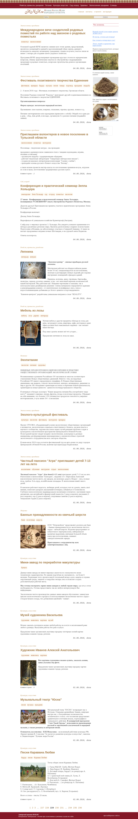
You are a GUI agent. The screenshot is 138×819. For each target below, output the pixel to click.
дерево (36, 316)
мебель (24, 316)
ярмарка (34, 86)
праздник (78, 86)
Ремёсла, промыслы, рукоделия (32, 5)
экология (68, 194)
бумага (24, 567)
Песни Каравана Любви (37, 752)
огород (52, 194)
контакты (89, 12)
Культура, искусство (60, 5)
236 (80, 808)
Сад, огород (74, 5)
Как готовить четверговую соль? (104, 40)
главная (81, 12)
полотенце (30, 520)
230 (57, 808)
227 (42, 808)
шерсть (39, 520)
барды (41, 86)
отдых (53, 469)
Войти (46, 17)
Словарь (113, 5)
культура (24, 420)
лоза (30, 316)
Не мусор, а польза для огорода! (104, 37)
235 (75, 808)
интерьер (25, 257)
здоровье (41, 365)
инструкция (107, 12)
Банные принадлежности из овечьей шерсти (53, 514)
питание (33, 365)
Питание (48, 5)
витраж (33, 257)
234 (70, 808)
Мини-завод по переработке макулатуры (50, 562)
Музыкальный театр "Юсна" (41, 699)
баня (23, 520)
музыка (49, 86)
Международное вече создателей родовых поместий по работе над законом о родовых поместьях (52, 33)
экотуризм (46, 143)
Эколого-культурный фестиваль (44, 414)
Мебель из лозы (32, 310)
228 (47, 808)
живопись (35, 620)
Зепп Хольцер (37, 194)
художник (25, 620)
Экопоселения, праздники (99, 5)
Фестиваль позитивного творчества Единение (54, 80)
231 (62, 808)
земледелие (25, 194)
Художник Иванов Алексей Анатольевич (50, 650)
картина (43, 620)
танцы (62, 86)
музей (50, 620)
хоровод (69, 86)
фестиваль (25, 86)
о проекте (97, 12)
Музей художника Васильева (41, 615)
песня (55, 86)
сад (46, 194)
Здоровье (84, 5)
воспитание (25, 469)
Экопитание (29, 359)
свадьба (86, 86)
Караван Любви (40, 758)
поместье (25, 42)
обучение (36, 469)
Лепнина (26, 251)
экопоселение (35, 42)
